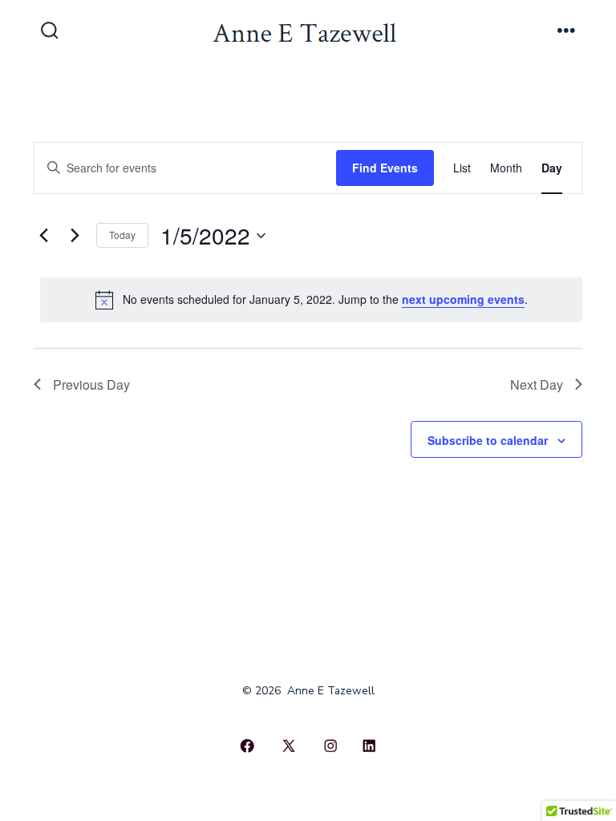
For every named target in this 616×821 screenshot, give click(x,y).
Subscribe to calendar (488, 440)
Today (122, 234)
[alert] (311, 299)
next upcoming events (463, 299)
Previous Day (91, 384)
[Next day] (74, 235)
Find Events (385, 168)
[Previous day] (43, 235)
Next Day (536, 384)
